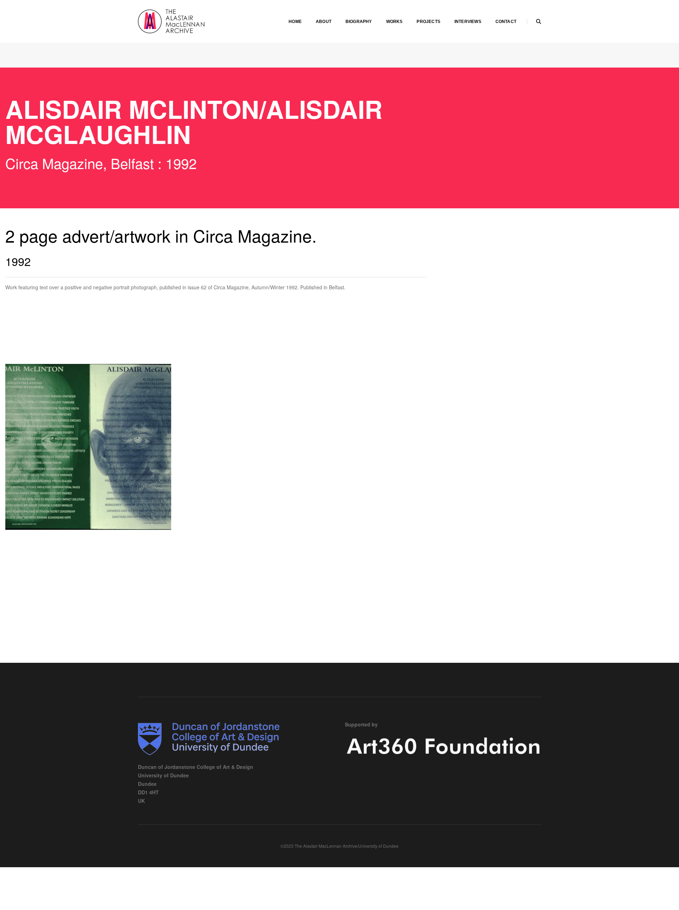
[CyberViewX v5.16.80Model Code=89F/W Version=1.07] (88, 447)
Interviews (467, 21)
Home (295, 21)
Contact (505, 21)
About (323, 21)
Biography (359, 21)
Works (394, 21)
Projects (428, 21)
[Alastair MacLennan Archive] (191, 20)
